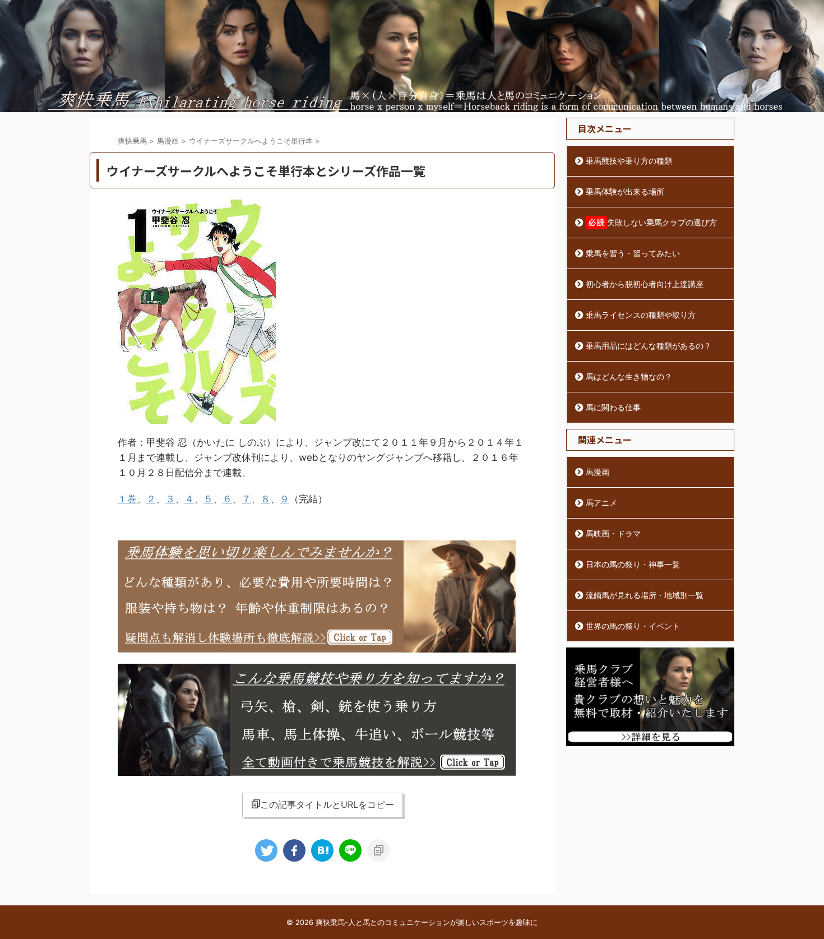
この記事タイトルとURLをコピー (327, 804)
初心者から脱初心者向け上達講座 (644, 284)
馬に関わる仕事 (613, 407)
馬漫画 (597, 472)
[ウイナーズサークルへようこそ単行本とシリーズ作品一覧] (322, 850)
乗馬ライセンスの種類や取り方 (641, 315)
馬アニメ (601, 502)
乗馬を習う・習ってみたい (633, 253)
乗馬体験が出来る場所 (625, 191)
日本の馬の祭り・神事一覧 (633, 564)
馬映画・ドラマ (613, 533)
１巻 (127, 499)
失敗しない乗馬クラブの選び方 (662, 222)
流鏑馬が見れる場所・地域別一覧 (644, 595)
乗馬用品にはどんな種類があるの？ (648, 345)
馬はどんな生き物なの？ (629, 376)
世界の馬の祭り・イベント (633, 626)
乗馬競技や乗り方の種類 (629, 160)
